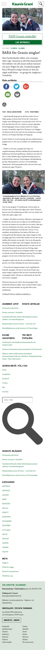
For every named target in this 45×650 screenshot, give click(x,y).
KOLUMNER (6, 521)
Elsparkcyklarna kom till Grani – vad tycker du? (19, 324)
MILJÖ (4, 534)
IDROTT (5, 512)
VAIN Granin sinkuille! (22, 36)
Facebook (5, 378)
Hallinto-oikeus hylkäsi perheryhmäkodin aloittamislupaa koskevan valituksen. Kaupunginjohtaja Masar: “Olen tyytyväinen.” (22, 356)
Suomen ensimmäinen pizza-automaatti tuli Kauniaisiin (22, 349)
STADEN (5, 543)
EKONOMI (6, 504)
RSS (3, 387)
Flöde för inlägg (8, 567)
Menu (4, 4)
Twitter (5, 383)
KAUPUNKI (6, 517)
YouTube (5, 392)
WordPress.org (7, 576)
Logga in (5, 563)
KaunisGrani (22, 3)
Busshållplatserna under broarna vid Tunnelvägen (20, 328)
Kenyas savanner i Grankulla (12, 312)
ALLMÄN (5, 495)
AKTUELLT (6, 486)
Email (4, 370)
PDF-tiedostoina (16, 612)
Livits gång (6, 530)
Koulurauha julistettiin (10, 308)
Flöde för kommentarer (10, 571)
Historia (5, 508)
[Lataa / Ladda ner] (5, 104)
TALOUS (5, 552)
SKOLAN (5, 539)
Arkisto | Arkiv (12, 620)
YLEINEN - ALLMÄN (18, 48)
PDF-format (19, 615)
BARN (4, 499)
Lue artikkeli (23, 42)
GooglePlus (6, 374)
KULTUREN (6, 525)
